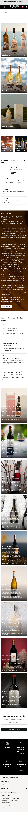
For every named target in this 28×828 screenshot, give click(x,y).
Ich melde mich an (14, 729)
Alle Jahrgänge (10, 805)
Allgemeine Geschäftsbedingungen (10, 800)
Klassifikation (20, 807)
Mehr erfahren (6, 306)
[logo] (14, 7)
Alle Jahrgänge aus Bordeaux (9, 807)
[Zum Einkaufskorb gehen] (26, 7)
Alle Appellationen (6, 802)
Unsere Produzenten (7, 798)
